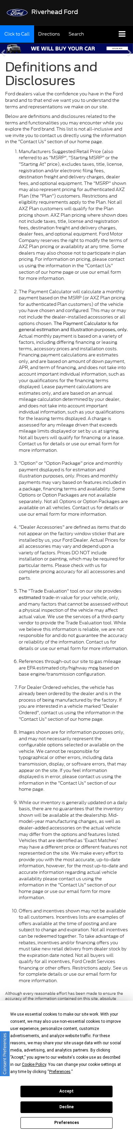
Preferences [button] (60, 1071)
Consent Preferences (5, 1053)
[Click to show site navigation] (122, 34)
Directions (49, 34)
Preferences (66, 1122)
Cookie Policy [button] (34, 1064)
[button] (17, 34)
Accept (66, 1091)
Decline (66, 1106)
